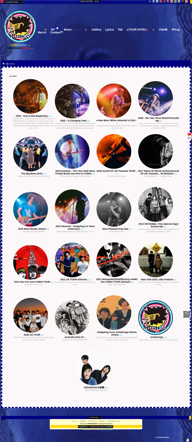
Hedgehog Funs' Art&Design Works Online (117, 333)
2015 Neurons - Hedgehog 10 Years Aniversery (75, 227)
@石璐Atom (102, 421)
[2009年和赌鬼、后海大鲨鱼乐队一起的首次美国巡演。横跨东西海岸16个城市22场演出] (33, 315)
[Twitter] (157, 1)
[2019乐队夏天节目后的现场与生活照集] (75, 151)
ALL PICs (13, 76)
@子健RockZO (92, 421)
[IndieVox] (182, 1)
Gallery (96, 29)
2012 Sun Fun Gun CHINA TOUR (32, 282)
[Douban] (175, 1)
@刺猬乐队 (83, 421)
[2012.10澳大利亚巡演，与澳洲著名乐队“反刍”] (75, 318)
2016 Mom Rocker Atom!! (32, 229)
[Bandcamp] (150, 1)
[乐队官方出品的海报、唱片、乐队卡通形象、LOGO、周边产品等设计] (158, 318)
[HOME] (20, 42)
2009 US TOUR (32, 334)
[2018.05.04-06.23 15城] (117, 151)
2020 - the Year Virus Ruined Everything (158, 119)
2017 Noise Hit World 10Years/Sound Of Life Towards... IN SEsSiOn (158, 172)
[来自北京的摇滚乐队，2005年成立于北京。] (96, 368)
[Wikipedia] (179, 1)
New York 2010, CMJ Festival (157, 279)
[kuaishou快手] (186, 1)
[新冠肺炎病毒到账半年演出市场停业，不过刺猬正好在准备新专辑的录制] (158, 98)
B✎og (176, 29)
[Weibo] (164, 1)
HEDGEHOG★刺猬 (94, 387)
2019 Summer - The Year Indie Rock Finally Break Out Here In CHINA (75, 172)
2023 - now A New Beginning (32, 116)
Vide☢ (163, 29)
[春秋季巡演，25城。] (33, 262)
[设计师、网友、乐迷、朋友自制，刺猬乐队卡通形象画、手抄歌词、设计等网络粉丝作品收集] (117, 313)
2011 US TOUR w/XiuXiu (74, 279)
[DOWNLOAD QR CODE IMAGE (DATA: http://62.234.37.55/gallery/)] (187, 317)
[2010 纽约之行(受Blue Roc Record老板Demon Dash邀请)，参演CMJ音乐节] (158, 260)
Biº (53, 29)
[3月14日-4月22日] (117, 260)
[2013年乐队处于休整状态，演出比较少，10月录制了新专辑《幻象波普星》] (158, 204)
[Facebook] (153, 1)
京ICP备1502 (86, 429)
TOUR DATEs (138, 29)
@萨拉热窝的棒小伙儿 (113, 421)
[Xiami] (171, 1)
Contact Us (75, 421)
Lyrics (109, 29)
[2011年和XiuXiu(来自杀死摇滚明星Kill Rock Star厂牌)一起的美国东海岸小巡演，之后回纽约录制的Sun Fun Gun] (75, 260)
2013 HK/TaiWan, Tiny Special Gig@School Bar (159, 225)
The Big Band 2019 (32, 173)
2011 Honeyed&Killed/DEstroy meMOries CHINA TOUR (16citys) (117, 280)
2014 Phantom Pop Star (115, 229)
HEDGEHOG (92, 424)
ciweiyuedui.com (95, 429)
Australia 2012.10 (74, 337)
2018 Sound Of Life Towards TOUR (116, 171)
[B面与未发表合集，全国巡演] (75, 207)
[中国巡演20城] (117, 209)
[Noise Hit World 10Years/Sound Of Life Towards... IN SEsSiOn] (158, 151)
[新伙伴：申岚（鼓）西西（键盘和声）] (33, 96)
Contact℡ (56, 32)
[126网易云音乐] (168, 1)
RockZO (109, 427)
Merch (42, 32)
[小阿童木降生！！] (33, 209)
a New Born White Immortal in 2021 (116, 120)
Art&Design (157, 337)
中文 (189, 138)
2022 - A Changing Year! (74, 120)
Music (72, 29)
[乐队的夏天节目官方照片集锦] (33, 154)
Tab (120, 29)
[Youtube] (160, 1)
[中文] (2, 2)
